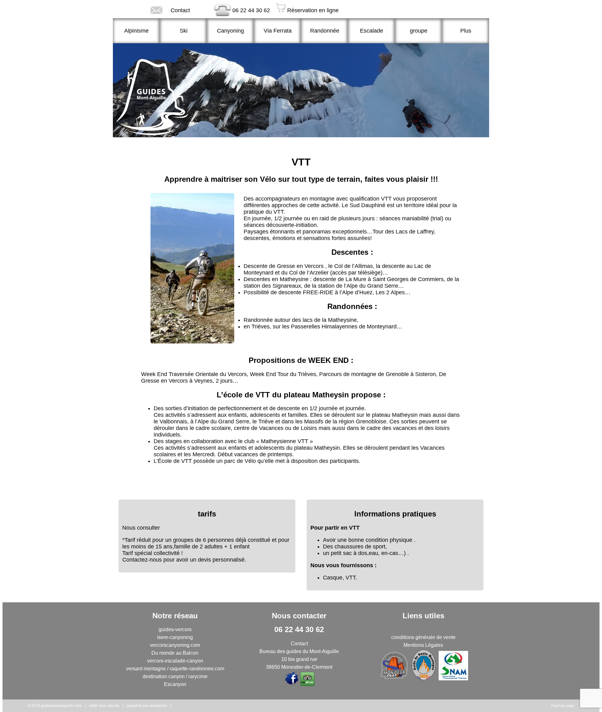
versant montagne (146, 668)
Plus (465, 31)
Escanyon (175, 684)
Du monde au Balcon (174, 653)
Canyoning (230, 31)
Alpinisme (136, 31)
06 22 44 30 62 (251, 10)
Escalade (371, 31)
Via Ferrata (278, 31)
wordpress (158, 706)
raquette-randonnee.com (197, 668)
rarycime (198, 676)
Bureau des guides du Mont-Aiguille (299, 651)
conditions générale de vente (423, 637)
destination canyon (164, 676)
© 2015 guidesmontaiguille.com (55, 706)
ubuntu (113, 706)
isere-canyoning (175, 637)
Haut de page (562, 706)
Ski (183, 31)
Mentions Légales (423, 645)
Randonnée (324, 31)
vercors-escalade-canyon (175, 660)
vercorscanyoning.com (175, 645)
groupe (418, 31)
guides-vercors (175, 629)
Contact (180, 10)
